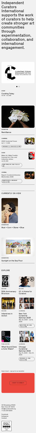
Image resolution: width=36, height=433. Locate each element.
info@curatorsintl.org (8, 409)
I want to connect (18, 383)
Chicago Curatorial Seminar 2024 (25, 349)
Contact (4, 418)
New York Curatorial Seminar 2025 (25, 315)
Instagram (4, 416)
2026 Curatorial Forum (9, 141)
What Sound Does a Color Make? (9, 348)
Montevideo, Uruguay (9, 181)
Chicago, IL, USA (11, 146)
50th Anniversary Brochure (8, 292)
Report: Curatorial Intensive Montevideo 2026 (10, 176)
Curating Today (7, 93)
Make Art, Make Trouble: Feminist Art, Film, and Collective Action (9, 157)
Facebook (4, 414)
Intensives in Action (6, 314)
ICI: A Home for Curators (25, 292)
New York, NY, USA (11, 165)
